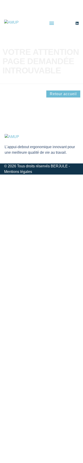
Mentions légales (18, 172)
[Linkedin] (77, 23)
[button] (52, 23)
